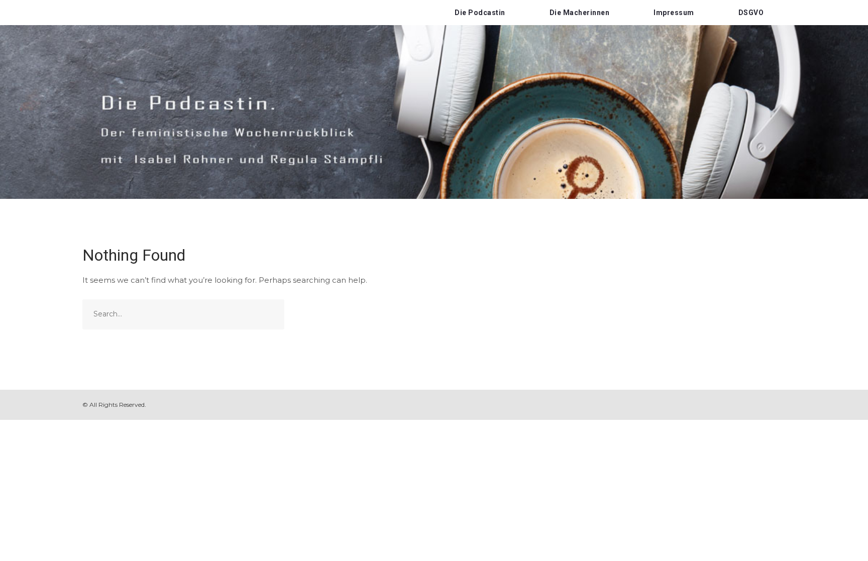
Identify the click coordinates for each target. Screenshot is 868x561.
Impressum (674, 13)
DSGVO (751, 13)
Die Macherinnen (580, 13)
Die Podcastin (480, 13)
